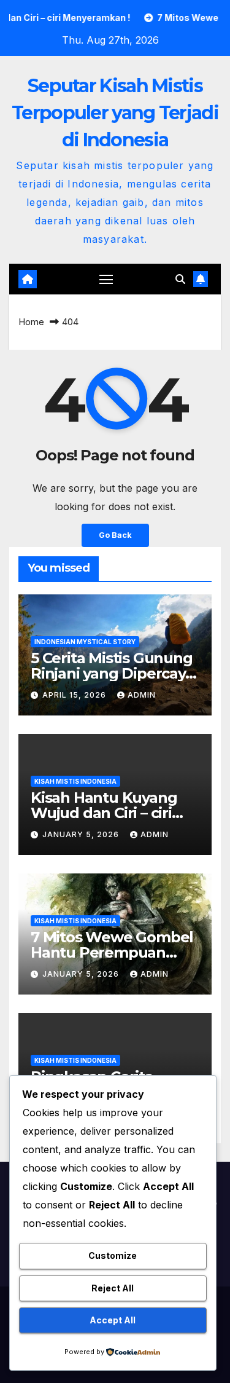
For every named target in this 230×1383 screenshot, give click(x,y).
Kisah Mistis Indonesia (75, 781)
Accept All (113, 1320)
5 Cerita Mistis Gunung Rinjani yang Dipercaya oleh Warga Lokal (112, 673)
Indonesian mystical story (85, 641)
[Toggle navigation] (106, 279)
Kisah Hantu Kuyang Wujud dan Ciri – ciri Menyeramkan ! (104, 813)
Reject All (112, 1288)
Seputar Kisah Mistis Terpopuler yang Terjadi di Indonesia (115, 112)
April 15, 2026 (75, 694)
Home (31, 322)
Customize (112, 1255)
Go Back (115, 535)
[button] (180, 279)
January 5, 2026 (81, 834)
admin (142, 694)
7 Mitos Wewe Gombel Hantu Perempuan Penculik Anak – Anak (112, 952)
